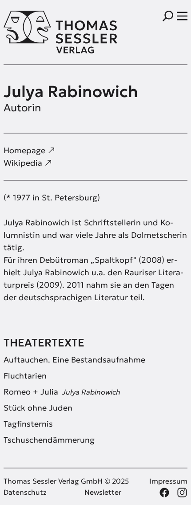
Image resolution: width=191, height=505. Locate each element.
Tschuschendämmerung (49, 440)
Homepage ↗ (29, 150)
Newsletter (102, 492)
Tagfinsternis (28, 424)
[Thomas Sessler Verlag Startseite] (50, 32)
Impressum (168, 480)
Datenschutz (25, 492)
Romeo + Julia (62, 392)
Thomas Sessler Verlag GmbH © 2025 (66, 480)
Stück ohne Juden (38, 408)
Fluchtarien (25, 376)
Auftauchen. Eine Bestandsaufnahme (74, 359)
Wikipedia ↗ (28, 163)
